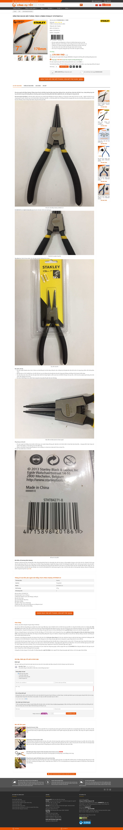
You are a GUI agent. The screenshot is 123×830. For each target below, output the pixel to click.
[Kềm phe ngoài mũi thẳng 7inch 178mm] (20, 60)
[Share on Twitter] (80, 67)
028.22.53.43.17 (54, 808)
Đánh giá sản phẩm (23, 673)
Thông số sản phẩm (28, 85)
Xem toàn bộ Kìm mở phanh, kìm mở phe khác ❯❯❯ (61, 79)
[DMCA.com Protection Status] (83, 818)
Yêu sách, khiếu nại (23, 675)
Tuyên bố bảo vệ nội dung (85, 820)
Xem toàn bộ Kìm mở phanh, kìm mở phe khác (62, 774)
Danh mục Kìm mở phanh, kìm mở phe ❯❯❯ (54, 613)
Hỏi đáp (44, 85)
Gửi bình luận (71, 713)
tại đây (29, 568)
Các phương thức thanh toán (18, 801)
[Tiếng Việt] (96, 5)
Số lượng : (52, 66)
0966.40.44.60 (55, 814)
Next (46, 58)
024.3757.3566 (54, 804)
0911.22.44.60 (58, 816)
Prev (15, 58)
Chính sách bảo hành (17, 804)
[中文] (100, 5)
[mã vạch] (40, 60)
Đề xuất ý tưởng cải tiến (24, 676)
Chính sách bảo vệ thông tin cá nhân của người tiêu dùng (25, 807)
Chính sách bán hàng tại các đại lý (20, 808)
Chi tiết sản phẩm (17, 85)
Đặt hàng (64, 66)
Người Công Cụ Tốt (83, 816)
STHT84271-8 (59, 585)
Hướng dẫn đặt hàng (17, 799)
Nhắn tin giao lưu (23, 678)
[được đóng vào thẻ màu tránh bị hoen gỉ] (33, 60)
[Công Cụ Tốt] (22, 6)
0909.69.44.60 (58, 818)
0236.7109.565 (65, 810)
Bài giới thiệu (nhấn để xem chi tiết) (87, 814)
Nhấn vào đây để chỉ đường (58, 799)
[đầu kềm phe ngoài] (27, 60)
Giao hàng (38, 85)
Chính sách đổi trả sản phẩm (18, 805)
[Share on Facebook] (77, 67)
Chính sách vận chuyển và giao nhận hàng (22, 802)
